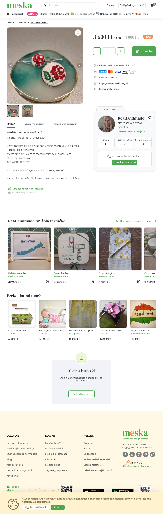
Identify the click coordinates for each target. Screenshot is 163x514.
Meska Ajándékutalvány (20, 448)
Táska (52, 14)
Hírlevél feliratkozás (18, 443)
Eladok (110, 5)
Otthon (117, 14)
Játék (66, 14)
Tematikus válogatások (20, 470)
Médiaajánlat (52, 464)
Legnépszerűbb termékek (22, 453)
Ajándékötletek (15, 464)
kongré (123, 83)
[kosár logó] (152, 5)
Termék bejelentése (23, 192)
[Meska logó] (19, 5)
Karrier (88, 448)
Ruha (59, 14)
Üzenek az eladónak (124, 162)
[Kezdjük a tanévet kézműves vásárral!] (33, 14)
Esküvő (127, 14)
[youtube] (146, 454)
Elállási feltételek (93, 464)
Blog (145, 14)
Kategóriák (13, 475)
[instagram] (132, 454)
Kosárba (147, 51)
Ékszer (43, 14)
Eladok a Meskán (54, 448)
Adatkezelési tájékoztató (98, 470)
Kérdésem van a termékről (27, 188)
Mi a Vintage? (53, 443)
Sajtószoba (90, 453)
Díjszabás (50, 459)
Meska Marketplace (56, 453)
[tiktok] (152, 454)
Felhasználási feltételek (97, 459)
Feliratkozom (81, 394)
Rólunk (88, 443)
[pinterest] (139, 454)
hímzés (114, 89)
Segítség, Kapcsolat (56, 470)
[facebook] (125, 454)
